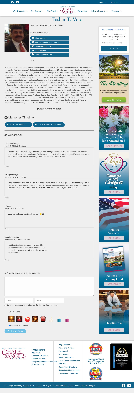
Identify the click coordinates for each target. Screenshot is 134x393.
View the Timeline (17, 125)
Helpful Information (66, 357)
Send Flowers (40, 50)
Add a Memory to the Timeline (47, 42)
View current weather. (50, 108)
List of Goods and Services (69, 361)
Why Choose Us (65, 345)
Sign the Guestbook (43, 46)
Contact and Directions (68, 367)
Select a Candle (15, 312)
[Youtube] (130, 385)
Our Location (82, 11)
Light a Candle (41, 38)
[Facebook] (124, 385)
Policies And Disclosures (68, 373)
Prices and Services (67, 348)
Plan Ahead (63, 351)
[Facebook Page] (13, 2)
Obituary (62, 364)
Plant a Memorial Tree (43, 55)
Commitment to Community (69, 370)
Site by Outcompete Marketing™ (82, 386)
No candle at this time (19, 326)
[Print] (33, 60)
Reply (7, 166)
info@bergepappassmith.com (44, 361)
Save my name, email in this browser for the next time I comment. (32, 305)
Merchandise (64, 354)
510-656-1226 (37, 364)
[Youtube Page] (18, 2)
